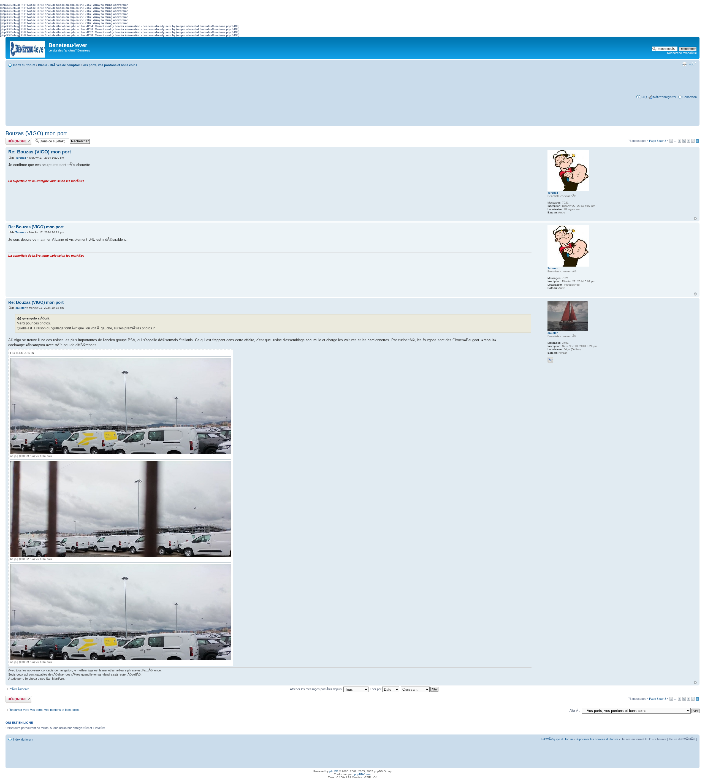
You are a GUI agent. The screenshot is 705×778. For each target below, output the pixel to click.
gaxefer (20, 307)
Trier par (376, 689)
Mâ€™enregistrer (664, 97)
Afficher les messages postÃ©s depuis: (316, 689)
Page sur (657, 140)
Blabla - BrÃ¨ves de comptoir (59, 65)
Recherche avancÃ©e (682, 53)
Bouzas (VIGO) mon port (36, 133)
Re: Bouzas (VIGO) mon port (39, 151)
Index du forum (24, 65)
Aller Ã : (575, 710)
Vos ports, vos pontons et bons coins (110, 65)
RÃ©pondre (13, 139)
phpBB (333, 771)
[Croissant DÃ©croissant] (420, 689)
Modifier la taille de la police (693, 63)
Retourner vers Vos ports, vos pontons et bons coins (44, 709)
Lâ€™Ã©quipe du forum (557, 739)
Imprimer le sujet (684, 63)
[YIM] (550, 360)
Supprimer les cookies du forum (597, 739)
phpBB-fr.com (362, 774)
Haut (695, 218)
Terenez (20, 157)
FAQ (644, 97)
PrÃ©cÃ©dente (19, 689)
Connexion (689, 97)
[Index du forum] (27, 48)
